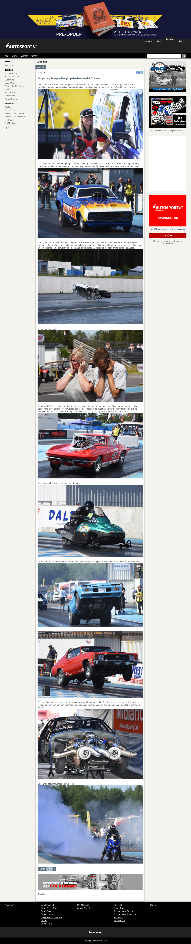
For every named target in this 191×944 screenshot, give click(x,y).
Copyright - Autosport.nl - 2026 (95, 941)
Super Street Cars (12, 76)
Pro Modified (10, 96)
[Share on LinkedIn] (141, 72)
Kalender (24, 55)
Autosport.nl (148, 41)
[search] (184, 56)
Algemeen (9, 65)
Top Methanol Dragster (14, 113)
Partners (34, 55)
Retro (159, 41)
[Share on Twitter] (139, 72)
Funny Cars (10, 110)
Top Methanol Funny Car (15, 117)
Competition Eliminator (14, 86)
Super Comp (10, 83)
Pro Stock (9, 120)
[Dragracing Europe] (168, 112)
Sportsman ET (11, 73)
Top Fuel (8, 107)
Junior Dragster (11, 99)
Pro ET (8, 89)
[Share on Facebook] (137, 72)
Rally (181, 41)
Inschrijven (167, 235)
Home (6, 55)
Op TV (7, 128)
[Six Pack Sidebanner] (167, 76)
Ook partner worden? (176, 131)
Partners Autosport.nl (159, 131)
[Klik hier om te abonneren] (167, 211)
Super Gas (9, 80)
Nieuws (15, 55)
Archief (40, 67)
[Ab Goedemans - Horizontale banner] (90, 881)
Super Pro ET (10, 92)
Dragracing (170, 39)
